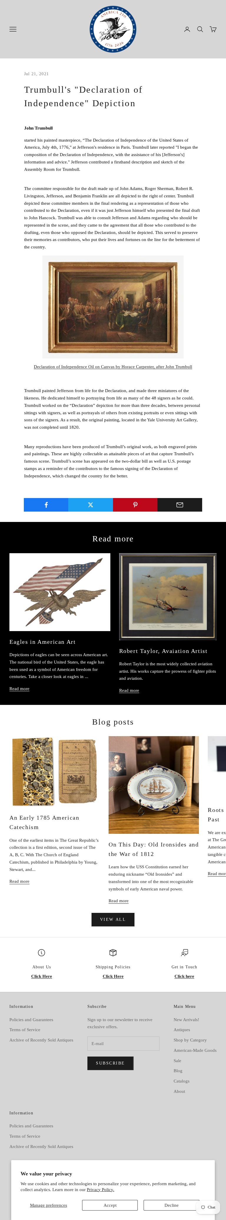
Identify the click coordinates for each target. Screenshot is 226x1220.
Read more (19, 688)
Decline (171, 1205)
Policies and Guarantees (31, 1019)
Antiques (182, 1029)
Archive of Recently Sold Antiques (41, 1040)
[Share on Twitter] (91, 504)
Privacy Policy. (100, 1189)
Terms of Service (24, 1029)
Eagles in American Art (42, 641)
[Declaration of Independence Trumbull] (113, 307)
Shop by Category (190, 1040)
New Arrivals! (186, 1019)
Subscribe (110, 1063)
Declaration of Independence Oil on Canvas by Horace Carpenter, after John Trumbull (113, 366)
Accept (110, 1205)
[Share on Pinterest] (135, 504)
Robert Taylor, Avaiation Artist (163, 651)
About (179, 1091)
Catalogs (182, 1081)
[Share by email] (180, 504)
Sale (177, 1060)
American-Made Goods (195, 1050)
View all (113, 919)
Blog (178, 1070)
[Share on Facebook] (46, 504)
